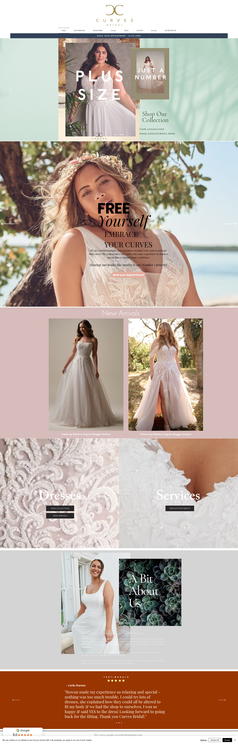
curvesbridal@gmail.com (128, 734)
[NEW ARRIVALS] (119, 300)
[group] (126, 377)
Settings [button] (203, 740)
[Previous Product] (45, 374)
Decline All (215, 740)
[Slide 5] (115, 134)
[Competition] (124, 300)
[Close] (235, 740)
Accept (227, 740)
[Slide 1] (120, 134)
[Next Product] (206, 374)
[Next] (227, 89)
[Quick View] (86, 374)
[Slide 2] (117, 134)
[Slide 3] (122, 134)
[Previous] (11, 89)
